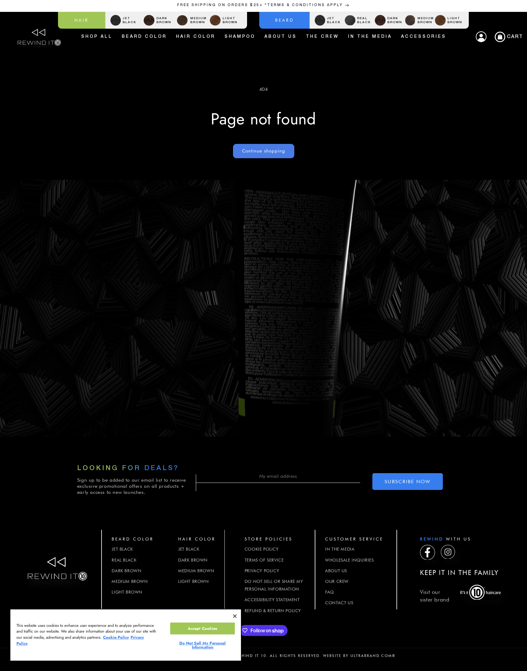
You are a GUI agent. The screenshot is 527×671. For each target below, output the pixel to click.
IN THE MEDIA (339, 549)
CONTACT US (339, 602)
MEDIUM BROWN (130, 581)
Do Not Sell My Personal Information (202, 645)
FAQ (329, 592)
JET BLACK (122, 549)
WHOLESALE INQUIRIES (349, 559)
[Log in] (481, 37)
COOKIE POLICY (262, 549)
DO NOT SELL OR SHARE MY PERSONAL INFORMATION (274, 585)
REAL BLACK (124, 559)
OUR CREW (337, 581)
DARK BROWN (126, 570)
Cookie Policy (116, 637)
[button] (506, 37)
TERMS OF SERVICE (264, 559)
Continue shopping (263, 151)
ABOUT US (336, 570)
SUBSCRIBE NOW (408, 481)
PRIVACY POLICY (262, 570)
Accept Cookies (202, 628)
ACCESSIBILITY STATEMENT (272, 599)
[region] (126, 635)
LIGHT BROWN (127, 592)
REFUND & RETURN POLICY (273, 610)
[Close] (235, 616)
